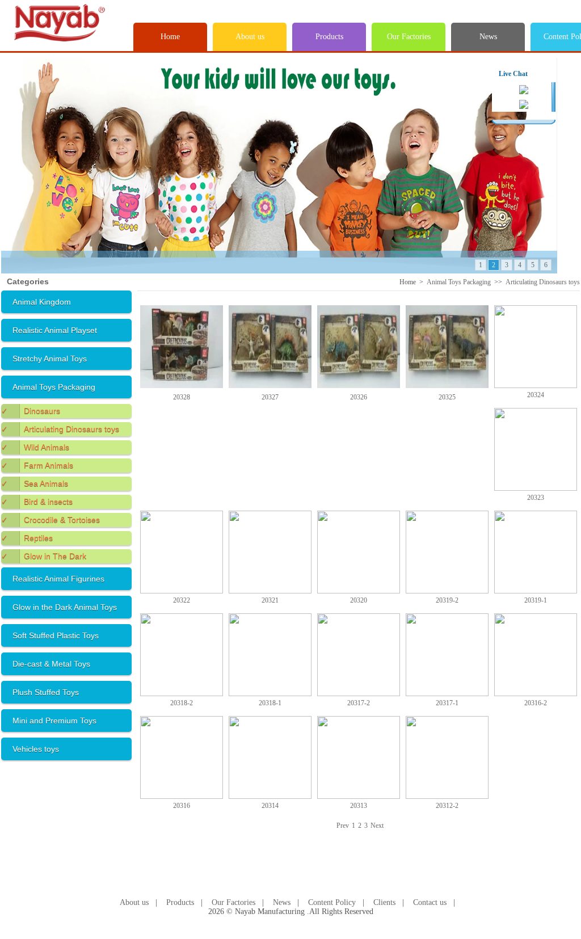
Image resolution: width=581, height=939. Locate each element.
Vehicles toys (35, 748)
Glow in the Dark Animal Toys (64, 607)
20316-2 (535, 703)
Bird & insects (37, 501)
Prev (342, 825)
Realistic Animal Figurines (58, 578)
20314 (270, 806)
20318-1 (270, 703)
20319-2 (447, 600)
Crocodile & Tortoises (50, 519)
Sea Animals (34, 483)
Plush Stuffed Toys (45, 692)
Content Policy (332, 902)
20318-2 (181, 703)
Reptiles (27, 537)
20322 (181, 600)
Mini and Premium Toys (54, 720)
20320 (358, 600)
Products (329, 36)
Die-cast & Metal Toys (51, 663)
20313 (358, 806)
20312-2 (447, 806)
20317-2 (358, 703)
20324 (535, 395)
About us (249, 36)
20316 (181, 806)
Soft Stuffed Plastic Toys (55, 635)
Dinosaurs (30, 410)
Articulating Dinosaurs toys (60, 428)
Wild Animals (35, 447)
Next (377, 825)
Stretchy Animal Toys (49, 358)
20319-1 (535, 600)
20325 (447, 397)
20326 (358, 397)
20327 (270, 397)
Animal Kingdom (41, 301)
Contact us (430, 902)
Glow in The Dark (43, 556)
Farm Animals (37, 465)
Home (170, 36)
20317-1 (447, 703)
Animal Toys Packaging (53, 386)
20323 (535, 498)
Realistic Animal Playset (54, 330)
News (488, 36)
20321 (270, 600)
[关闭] (544, 73)
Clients (384, 902)
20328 (181, 397)
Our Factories (409, 36)
